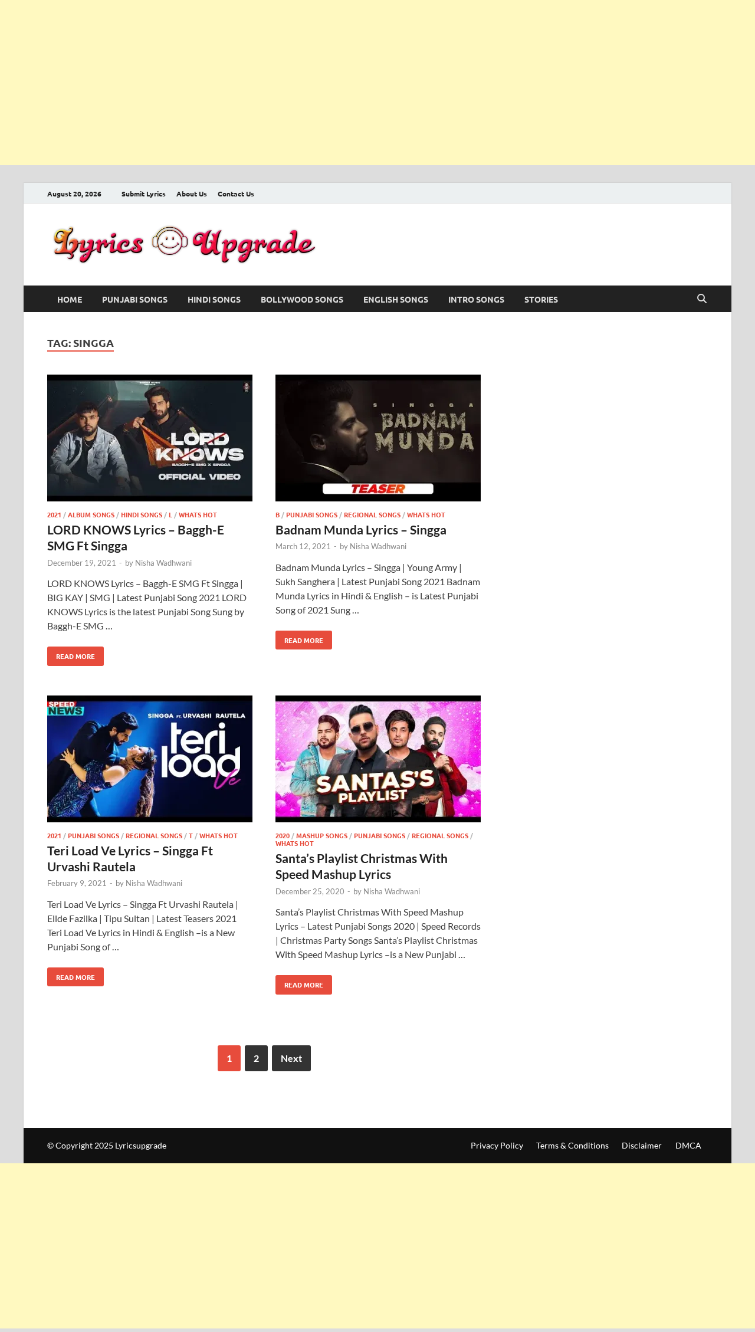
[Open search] (702, 299)
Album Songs (91, 514)
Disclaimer (642, 1145)
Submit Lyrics (144, 193)
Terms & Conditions (572, 1145)
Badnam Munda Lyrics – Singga (361, 529)
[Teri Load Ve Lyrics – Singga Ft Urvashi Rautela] (149, 760)
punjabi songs (135, 299)
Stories (541, 299)
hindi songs (214, 299)
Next (291, 1058)
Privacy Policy (497, 1145)
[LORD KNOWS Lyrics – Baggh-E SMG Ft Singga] (149, 440)
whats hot (198, 514)
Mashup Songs (321, 835)
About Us (191, 193)
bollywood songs (302, 299)
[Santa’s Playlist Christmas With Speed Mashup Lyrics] (378, 760)
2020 (282, 835)
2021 (54, 514)
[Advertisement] (354, 82)
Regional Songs (372, 514)
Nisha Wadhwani (163, 562)
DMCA (688, 1145)
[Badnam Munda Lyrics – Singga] (378, 440)
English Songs (395, 299)
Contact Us (236, 193)
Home (69, 299)
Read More (71, 654)
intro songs (476, 299)
